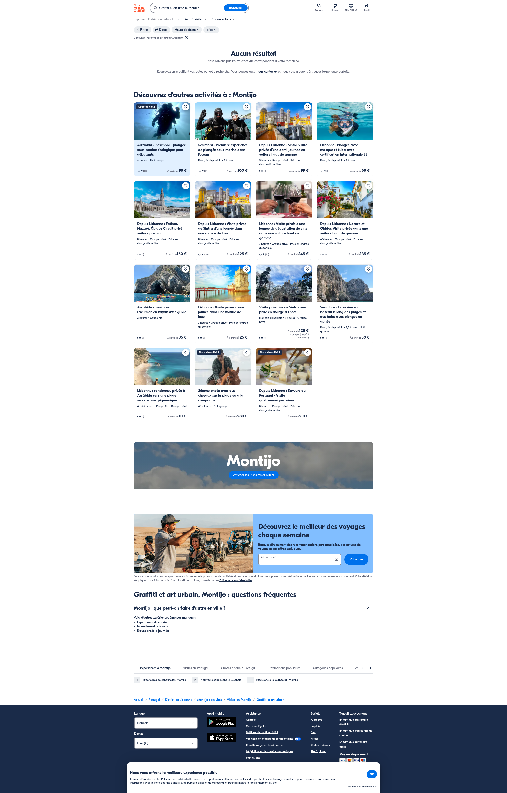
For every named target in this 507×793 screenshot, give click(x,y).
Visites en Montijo (239, 700)
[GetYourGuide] (139, 8)
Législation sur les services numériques (269, 751)
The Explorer (318, 751)
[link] (162, 139)
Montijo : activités (209, 700)
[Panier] (335, 5)
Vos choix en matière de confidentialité (270, 738)
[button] (162, 139)
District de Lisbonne (178, 700)
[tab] (155, 668)
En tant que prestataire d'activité (353, 722)
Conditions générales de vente (264, 745)
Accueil (139, 700)
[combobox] (187, 8)
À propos (316, 719)
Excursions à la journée (153, 631)
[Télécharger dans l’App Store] (221, 738)
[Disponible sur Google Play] (221, 722)
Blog (313, 732)
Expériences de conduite (153, 622)
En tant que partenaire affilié (353, 744)
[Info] (186, 37)
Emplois (315, 726)
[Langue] (351, 5)
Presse (314, 738)
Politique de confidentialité (235, 580)
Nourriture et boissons (152, 626)
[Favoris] (319, 5)
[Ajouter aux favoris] (185, 106)
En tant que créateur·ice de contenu (355, 733)
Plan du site (253, 757)
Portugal (154, 700)
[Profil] (367, 5)
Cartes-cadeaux (320, 745)
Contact (251, 719)
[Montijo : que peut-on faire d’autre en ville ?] (368, 608)
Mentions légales (256, 726)
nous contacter (267, 71)
